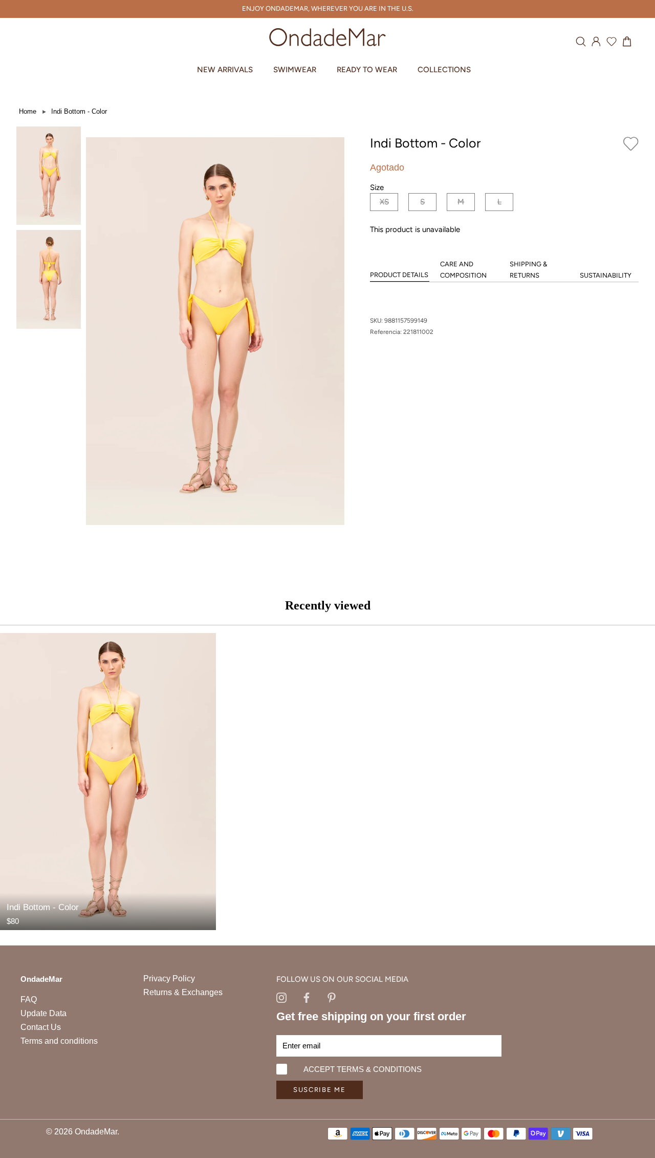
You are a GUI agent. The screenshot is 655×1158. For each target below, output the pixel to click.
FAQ (28, 999)
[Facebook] (306, 996)
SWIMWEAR (294, 69)
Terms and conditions (59, 1041)
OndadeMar (96, 1131)
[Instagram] (281, 996)
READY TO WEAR (367, 69)
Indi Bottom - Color (79, 111)
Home (27, 111)
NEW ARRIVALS (225, 69)
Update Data (43, 1013)
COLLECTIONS (444, 69)
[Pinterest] (331, 996)
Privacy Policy (169, 978)
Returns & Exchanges (183, 992)
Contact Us (40, 1027)
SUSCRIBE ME (319, 1089)
